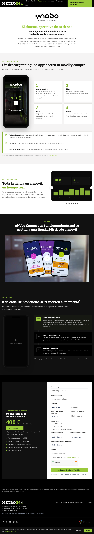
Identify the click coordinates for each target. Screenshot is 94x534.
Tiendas (33, 1)
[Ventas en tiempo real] (70, 205)
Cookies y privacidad (10, 531)
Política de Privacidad (72, 457)
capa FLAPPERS (52, 155)
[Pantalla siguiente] (91, 187)
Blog (26, 5)
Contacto (88, 502)
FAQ (81, 502)
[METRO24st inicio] (12, 3)
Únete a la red (73, 502)
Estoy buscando (58, 426)
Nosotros (51, 1)
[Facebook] (21, 522)
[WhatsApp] (14, 522)
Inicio (27, 1)
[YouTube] (10, 522)
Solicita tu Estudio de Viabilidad (69, 470)
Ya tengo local (57, 423)
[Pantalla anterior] (51, 187)
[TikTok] (3, 522)
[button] (16, 101)
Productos (59, 1)
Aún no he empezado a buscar (62, 429)
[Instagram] (7, 522)
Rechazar (79, 530)
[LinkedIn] (17, 522)
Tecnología (42, 1)
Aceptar (87, 530)
